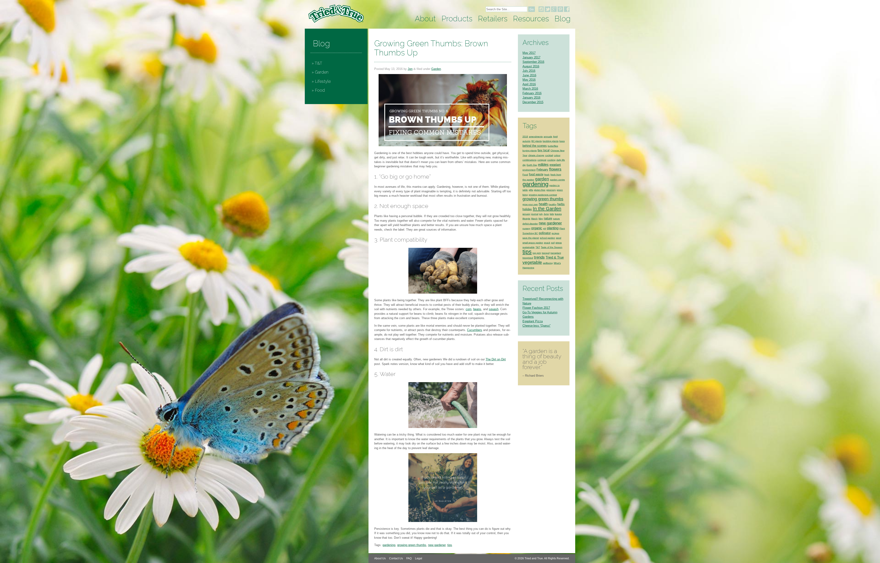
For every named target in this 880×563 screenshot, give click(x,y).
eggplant (555, 164)
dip (524, 165)
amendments (536, 136)
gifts (531, 190)
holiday (527, 209)
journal (534, 214)
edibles (543, 164)
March (534, 218)
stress (559, 242)
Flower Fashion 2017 (536, 307)
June (546, 214)
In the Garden (547, 208)
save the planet (530, 238)
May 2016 (529, 79)
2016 (525, 136)
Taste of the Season (551, 247)
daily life (560, 160)
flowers (555, 169)
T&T (318, 63)
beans (477, 309)
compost (541, 160)
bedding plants (550, 141)
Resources (531, 19)
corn (468, 309)
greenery (551, 190)
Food (320, 90)
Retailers (492, 19)
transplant (555, 253)
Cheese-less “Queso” (536, 325)
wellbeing (548, 263)
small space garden (532, 242)
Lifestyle (323, 81)
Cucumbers (474, 330)
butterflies (553, 146)
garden (542, 178)
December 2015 (532, 102)
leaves (558, 214)
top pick (537, 253)
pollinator (545, 233)
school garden (547, 238)
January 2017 (531, 57)
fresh (547, 174)
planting (552, 228)
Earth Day (532, 165)
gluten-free (539, 190)
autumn (526, 141)
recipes (555, 233)
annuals (548, 136)
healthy (552, 204)
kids (552, 214)
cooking (551, 160)
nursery (526, 228)
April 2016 (529, 84)
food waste (536, 174)
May (541, 218)
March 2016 (530, 88)
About (425, 19)
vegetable (532, 262)
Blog (563, 19)
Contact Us (396, 558)
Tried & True (555, 257)
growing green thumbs (411, 545)
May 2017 (529, 53)
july (541, 214)
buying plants (529, 150)
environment (529, 169)
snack (547, 242)
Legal (418, 558)
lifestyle (526, 218)
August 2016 (530, 66)
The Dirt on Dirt (496, 359)
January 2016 (531, 97)
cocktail (549, 155)
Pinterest (560, 9)
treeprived (527, 258)
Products (457, 19)
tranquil (546, 253)
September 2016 (533, 61)
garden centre (557, 179)
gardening (388, 545)
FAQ (409, 558)
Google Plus (554, 9)
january (526, 214)
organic (536, 228)
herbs (561, 204)
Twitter (547, 9)
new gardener (437, 545)
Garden (321, 72)
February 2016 (532, 93)
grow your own (530, 204)
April (555, 136)
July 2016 (528, 70)
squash (493, 309)
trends (539, 257)
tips (449, 545)
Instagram (541, 9)
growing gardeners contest (543, 194)
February (542, 169)
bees (562, 141)
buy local (544, 150)
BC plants (536, 141)
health (543, 204)
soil (553, 242)
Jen (410, 69)
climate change (536, 155)
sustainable (528, 247)
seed (558, 238)
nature (548, 218)
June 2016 (529, 75)
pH (544, 228)
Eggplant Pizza (532, 321)
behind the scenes (534, 145)
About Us (380, 558)
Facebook (566, 9)
